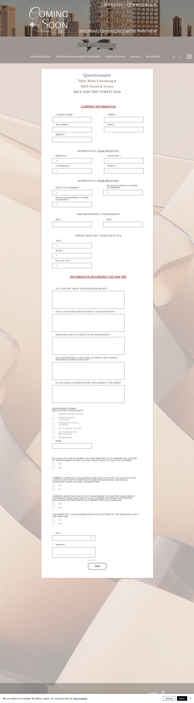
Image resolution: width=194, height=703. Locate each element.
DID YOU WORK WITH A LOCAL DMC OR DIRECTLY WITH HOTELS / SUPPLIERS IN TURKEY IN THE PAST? (87, 359)
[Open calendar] (91, 538)
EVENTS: (111, 166)
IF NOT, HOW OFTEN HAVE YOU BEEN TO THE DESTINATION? (85, 312)
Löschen (91, 560)
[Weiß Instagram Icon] (189, 57)
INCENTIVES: (113, 156)
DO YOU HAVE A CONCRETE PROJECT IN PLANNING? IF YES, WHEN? (88, 383)
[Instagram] (163, 692)
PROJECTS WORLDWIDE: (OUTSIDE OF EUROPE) (72, 199)
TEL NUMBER (62, 125)
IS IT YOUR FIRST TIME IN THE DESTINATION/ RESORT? (81, 289)
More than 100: (63, 261)
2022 (58, 219)
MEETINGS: (61, 156)
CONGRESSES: (62, 166)
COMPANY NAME (64, 115)
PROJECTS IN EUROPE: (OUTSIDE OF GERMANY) (122, 187)
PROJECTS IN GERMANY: (67, 188)
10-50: (58, 241)
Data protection (80, 698)
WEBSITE (60, 135)
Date (59, 533)
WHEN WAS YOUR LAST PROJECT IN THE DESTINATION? (82, 335)
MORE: (59, 441)
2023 (109, 219)
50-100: (59, 251)
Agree (182, 698)
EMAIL (110, 125)
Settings (169, 698)
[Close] (190, 698)
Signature (60, 544)
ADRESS (111, 115)
